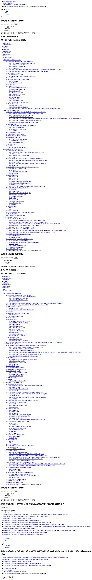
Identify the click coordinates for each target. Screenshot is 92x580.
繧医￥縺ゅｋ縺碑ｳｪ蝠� (9, 1)
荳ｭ (7, 11)
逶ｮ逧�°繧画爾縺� (8, 3)
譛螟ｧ (7, 14)
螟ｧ (7, 12)
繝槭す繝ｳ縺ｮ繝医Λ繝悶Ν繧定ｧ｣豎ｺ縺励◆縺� (15, 4)
